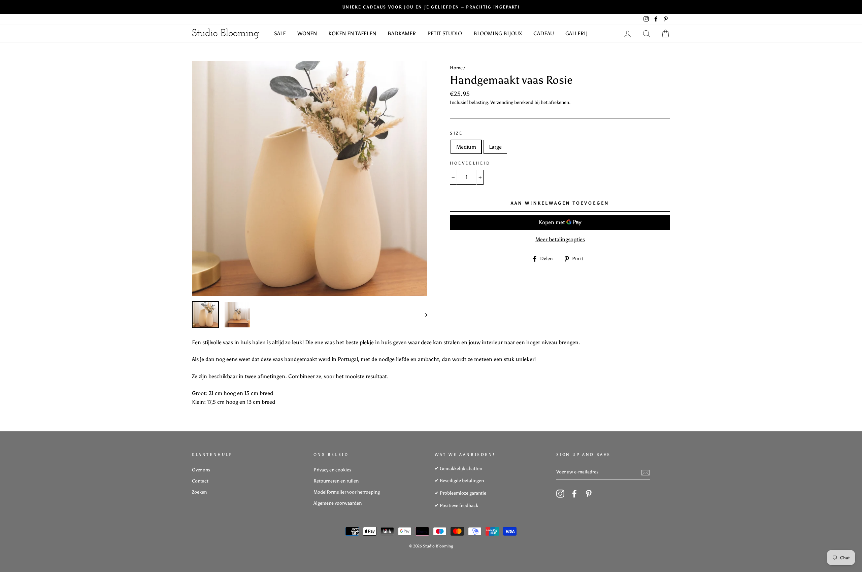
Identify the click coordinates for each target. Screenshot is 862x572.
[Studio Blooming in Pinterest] (589, 494)
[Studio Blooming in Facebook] (574, 494)
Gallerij (576, 33)
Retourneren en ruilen (336, 481)
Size (456, 133)
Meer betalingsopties (560, 239)
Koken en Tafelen (352, 33)
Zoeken (199, 492)
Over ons (201, 470)
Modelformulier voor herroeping (346, 492)
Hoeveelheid (470, 163)
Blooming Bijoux (497, 33)
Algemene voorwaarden (337, 503)
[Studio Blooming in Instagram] (560, 494)
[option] (309, 178)
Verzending (501, 102)
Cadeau (543, 33)
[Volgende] (423, 314)
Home (456, 68)
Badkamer (402, 33)
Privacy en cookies (332, 470)
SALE (280, 33)
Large (495, 147)
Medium (466, 147)
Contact (200, 481)
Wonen (307, 33)
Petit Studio (444, 33)
